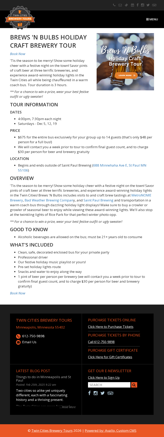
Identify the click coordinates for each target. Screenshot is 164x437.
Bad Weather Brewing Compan (49, 200)
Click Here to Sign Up (104, 377)
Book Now (17, 53)
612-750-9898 (33, 336)
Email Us (29, 342)
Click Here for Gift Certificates (110, 357)
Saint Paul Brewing (98, 200)
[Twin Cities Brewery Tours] (20, 18)
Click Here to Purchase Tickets (110, 327)
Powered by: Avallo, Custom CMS (110, 430)
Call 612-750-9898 (101, 342)
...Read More (68, 406)
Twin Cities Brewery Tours (44, 320)
